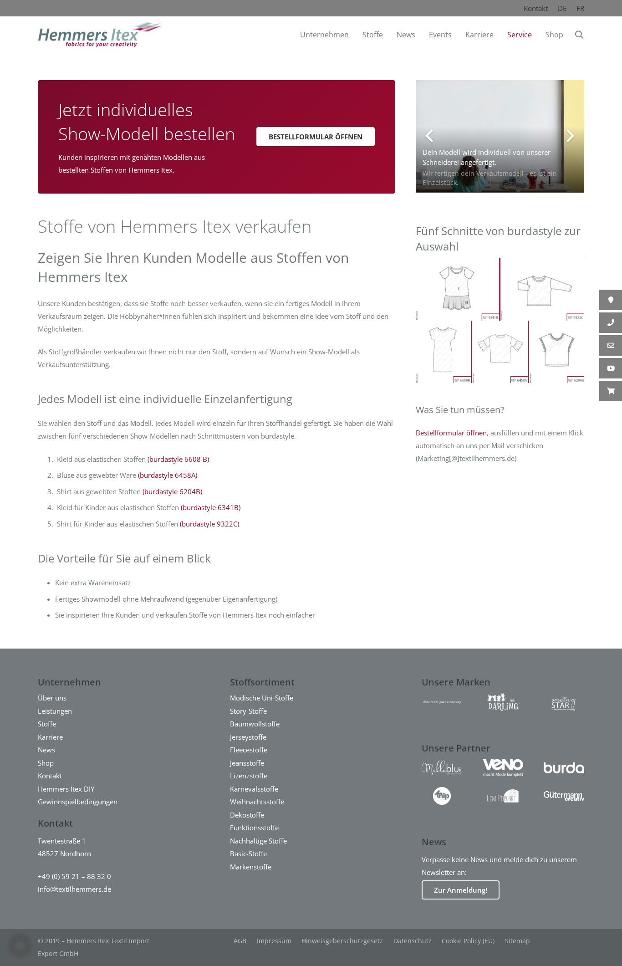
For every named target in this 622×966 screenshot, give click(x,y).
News (46, 749)
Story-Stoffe (248, 711)
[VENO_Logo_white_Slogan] (503, 768)
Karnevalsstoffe (254, 788)
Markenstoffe (250, 866)
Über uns (52, 697)
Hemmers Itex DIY (66, 788)
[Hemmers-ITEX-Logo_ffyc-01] (442, 702)
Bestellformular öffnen (451, 432)
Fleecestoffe (248, 749)
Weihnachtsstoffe (257, 801)
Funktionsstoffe (254, 827)
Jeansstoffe (247, 762)
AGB (240, 940)
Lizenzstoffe (248, 775)
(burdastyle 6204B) (172, 491)
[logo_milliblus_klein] (442, 768)
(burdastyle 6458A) (167, 475)
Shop (46, 762)
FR (580, 8)
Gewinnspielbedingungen (77, 801)
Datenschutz (412, 940)
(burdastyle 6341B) (210, 507)
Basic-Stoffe (248, 853)
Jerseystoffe (248, 736)
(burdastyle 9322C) (209, 523)
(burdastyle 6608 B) (178, 459)
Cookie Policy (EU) (468, 940)
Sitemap (517, 940)
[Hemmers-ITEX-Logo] (100, 34)
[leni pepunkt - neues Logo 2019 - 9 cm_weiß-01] (503, 796)
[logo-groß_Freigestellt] (503, 702)
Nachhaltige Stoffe (258, 840)
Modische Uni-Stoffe (261, 697)
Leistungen (55, 711)
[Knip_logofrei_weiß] (442, 796)
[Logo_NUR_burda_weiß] (564, 768)
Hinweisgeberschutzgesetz (342, 940)
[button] (579, 34)
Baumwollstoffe (255, 723)
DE (562, 8)
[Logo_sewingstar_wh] (564, 702)
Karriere (50, 736)
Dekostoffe (247, 814)
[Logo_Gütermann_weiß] (564, 796)
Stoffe (47, 723)
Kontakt (536, 8)
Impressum (274, 940)
